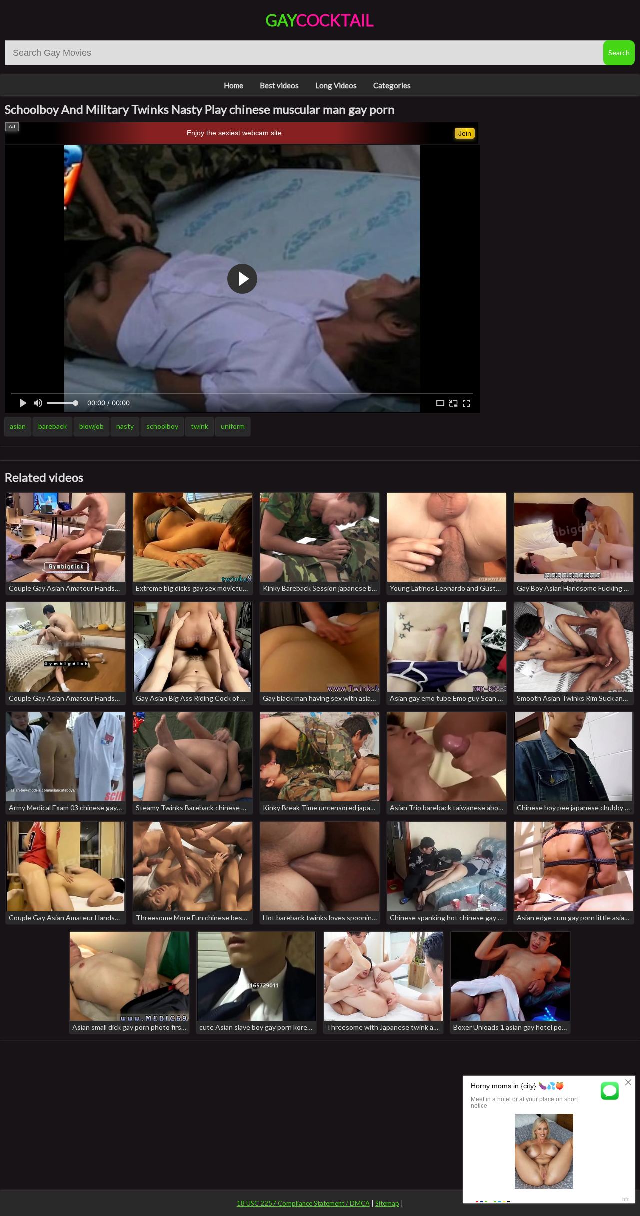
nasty (125, 426)
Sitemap (388, 1203)
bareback (52, 426)
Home (234, 85)
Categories (392, 85)
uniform (233, 426)
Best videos (279, 85)
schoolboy (162, 426)
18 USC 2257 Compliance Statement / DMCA (303, 1203)
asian (18, 426)
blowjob (92, 426)
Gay (320, 20)
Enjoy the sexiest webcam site (234, 133)
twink (199, 426)
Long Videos (336, 85)
